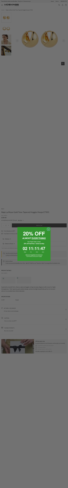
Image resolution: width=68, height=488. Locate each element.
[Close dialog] (48, 229)
